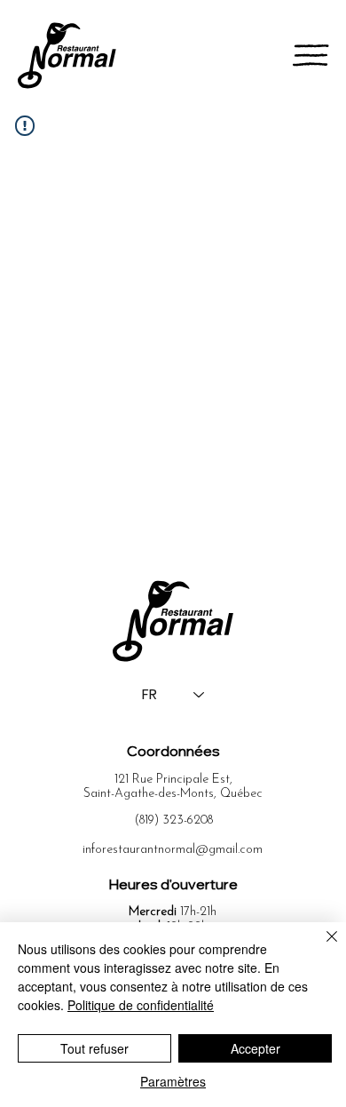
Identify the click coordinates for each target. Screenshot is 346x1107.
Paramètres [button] (173, 1081)
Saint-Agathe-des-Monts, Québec (173, 793)
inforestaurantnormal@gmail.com (173, 849)
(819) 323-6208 (173, 820)
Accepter (255, 1048)
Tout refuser (94, 1048)
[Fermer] (321, 947)
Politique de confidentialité (140, 1005)
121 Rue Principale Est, (173, 779)
